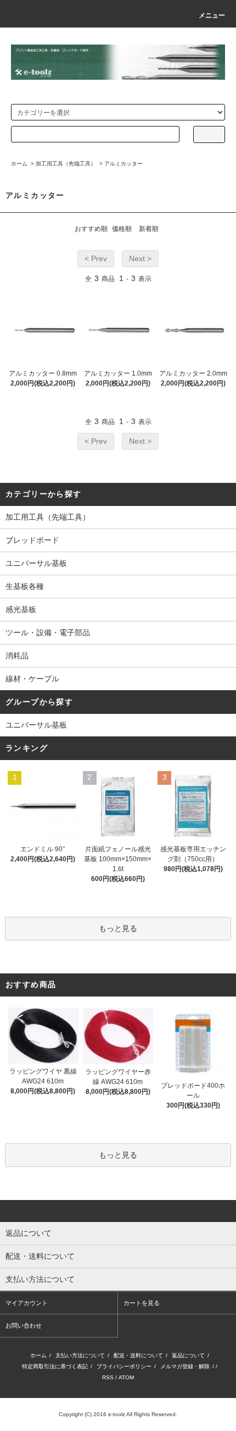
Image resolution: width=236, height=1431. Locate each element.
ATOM (126, 1377)
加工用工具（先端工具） (66, 164)
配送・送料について (138, 1355)
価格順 (122, 229)
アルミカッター (123, 164)
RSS (108, 1377)
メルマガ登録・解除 (185, 1366)
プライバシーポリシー (124, 1366)
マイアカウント (26, 1303)
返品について (188, 1355)
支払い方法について (80, 1355)
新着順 (149, 229)
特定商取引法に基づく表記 (55, 1366)
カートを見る (141, 1303)
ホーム (19, 164)
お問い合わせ (23, 1325)
